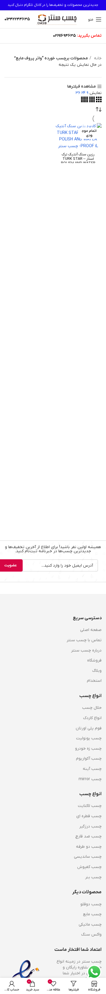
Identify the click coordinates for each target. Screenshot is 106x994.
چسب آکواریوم (89, 758)
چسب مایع (92, 914)
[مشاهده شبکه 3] (98, 101)
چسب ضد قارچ (88, 836)
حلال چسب (92, 708)
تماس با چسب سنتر (84, 640)
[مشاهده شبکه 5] (84, 101)
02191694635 (64, 35)
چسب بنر (93, 877)
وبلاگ (97, 671)
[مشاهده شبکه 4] (91, 101)
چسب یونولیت (89, 738)
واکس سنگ (91, 934)
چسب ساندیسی (88, 856)
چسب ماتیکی (90, 924)
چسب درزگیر (90, 826)
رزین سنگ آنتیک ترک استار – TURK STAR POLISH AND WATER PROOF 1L (78, 161)
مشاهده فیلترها (81, 86)
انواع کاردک (92, 718)
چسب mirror (90, 779)
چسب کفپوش (89, 867)
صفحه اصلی (91, 630)
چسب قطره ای (89, 816)
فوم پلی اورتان (89, 728)
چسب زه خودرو (88, 748)
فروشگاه (94, 660)
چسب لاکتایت (90, 806)
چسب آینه (92, 769)
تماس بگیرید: (89, 35)
